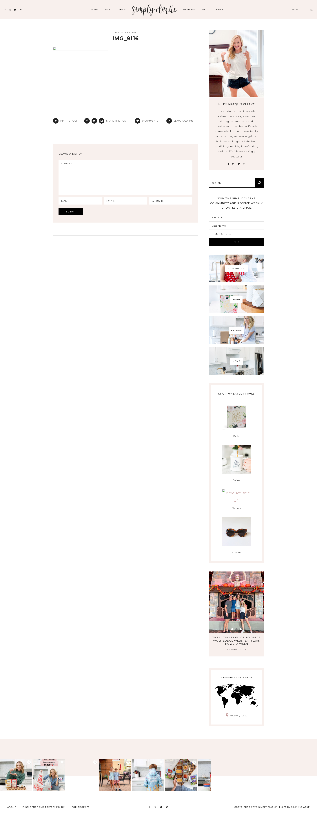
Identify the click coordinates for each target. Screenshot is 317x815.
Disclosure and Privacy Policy (44, 807)
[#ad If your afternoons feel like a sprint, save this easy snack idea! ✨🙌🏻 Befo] (181, 775)
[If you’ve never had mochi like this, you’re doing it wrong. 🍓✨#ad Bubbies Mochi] (16, 775)
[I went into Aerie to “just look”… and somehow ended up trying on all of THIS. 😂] (82, 775)
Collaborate (81, 807)
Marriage (189, 9)
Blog (122, 9)
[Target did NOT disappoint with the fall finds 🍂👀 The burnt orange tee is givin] (49, 775)
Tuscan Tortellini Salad (236, 637)
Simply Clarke (154, 9)
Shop (205, 9)
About (109, 9)
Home (94, 9)
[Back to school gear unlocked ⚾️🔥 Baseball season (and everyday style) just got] (148, 775)
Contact (220, 9)
